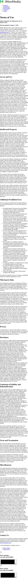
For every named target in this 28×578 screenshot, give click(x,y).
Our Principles (6, 8)
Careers (5, 11)
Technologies (6, 6)
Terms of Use (6, 549)
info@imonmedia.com (5, 542)
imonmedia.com (4, 32)
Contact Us (6, 9)
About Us (5, 5)
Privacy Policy (6, 548)
